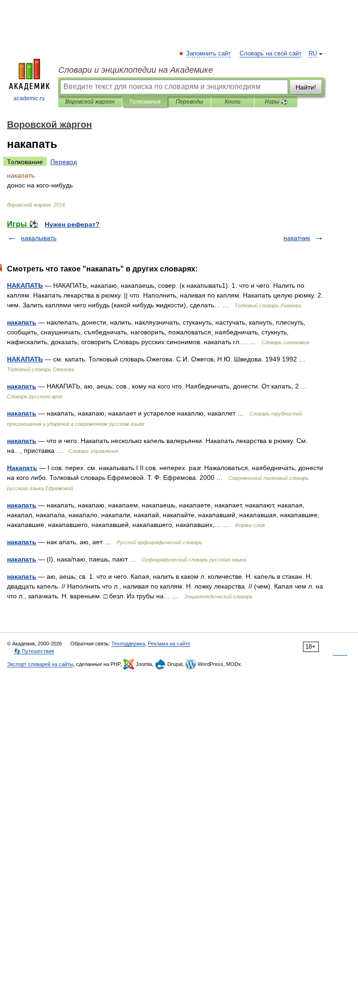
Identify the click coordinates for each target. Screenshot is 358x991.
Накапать (22, 467)
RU (313, 53)
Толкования (144, 101)
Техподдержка (128, 643)
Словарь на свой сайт (271, 53)
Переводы (189, 101)
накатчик (296, 238)
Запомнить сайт (209, 53)
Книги (233, 101)
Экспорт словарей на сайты (40, 664)
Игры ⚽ (276, 101)
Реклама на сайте (169, 643)
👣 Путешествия (34, 651)
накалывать (38, 238)
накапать (21, 322)
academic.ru (29, 98)
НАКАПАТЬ (25, 285)
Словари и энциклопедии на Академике (135, 70)
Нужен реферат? (72, 224)
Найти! (306, 87)
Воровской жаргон (90, 101)
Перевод (63, 162)
